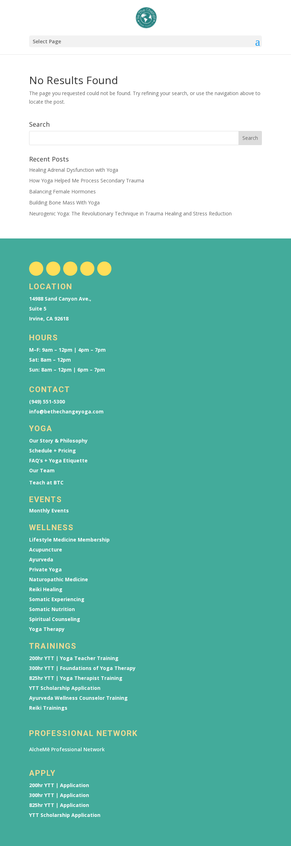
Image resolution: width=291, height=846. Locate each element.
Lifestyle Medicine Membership (69, 539)
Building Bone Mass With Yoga (64, 202)
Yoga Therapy (47, 629)
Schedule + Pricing (52, 450)
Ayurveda (41, 559)
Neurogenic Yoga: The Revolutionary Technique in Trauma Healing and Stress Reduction (130, 213)
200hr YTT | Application (59, 785)
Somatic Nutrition (52, 609)
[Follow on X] (70, 269)
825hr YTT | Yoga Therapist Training (75, 678)
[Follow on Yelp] (104, 269)
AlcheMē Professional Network (67, 749)
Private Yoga (45, 569)
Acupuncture (45, 549)
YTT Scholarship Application (64, 688)
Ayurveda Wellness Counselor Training (78, 698)
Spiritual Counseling (54, 619)
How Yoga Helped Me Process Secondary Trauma (86, 180)
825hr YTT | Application (59, 805)
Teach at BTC (46, 482)
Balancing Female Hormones (62, 191)
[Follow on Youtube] (87, 269)
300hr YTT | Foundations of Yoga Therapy (82, 668)
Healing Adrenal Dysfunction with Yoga (73, 169)
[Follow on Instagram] (53, 269)
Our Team (42, 470)
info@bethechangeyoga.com (66, 411)
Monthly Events (49, 510)
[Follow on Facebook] (36, 269)
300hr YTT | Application (59, 795)
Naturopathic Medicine (58, 579)
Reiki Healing (45, 589)
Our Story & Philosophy (58, 440)
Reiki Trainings (48, 707)
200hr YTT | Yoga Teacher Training (74, 658)
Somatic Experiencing (56, 599)
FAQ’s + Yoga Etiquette (58, 460)
